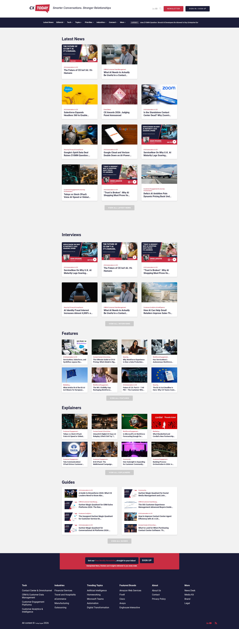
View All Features (119, 398)
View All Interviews (119, 324)
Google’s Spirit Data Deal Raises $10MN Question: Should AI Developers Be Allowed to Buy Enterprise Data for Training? (147, 22)
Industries (101, 22)
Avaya (122, 603)
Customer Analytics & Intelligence (32, 610)
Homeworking (94, 594)
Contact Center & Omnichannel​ (37, 590)
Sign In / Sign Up (197, 9)
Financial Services (63, 590)
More (123, 22)
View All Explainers (119, 472)
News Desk (190, 590)
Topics (78, 22)
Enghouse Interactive (129, 607)
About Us (156, 590)
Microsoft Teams (95, 599)
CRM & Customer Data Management (33, 596)
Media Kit (189, 594)
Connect (113, 22)
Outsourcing (60, 607)
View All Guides (119, 541)
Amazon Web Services (130, 590)
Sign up (147, 560)
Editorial (60, 22)
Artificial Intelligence (97, 590)
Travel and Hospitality (65, 594)
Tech (69, 22)
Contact (156, 594)
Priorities (89, 22)
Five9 (122, 594)
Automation (92, 603)
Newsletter (173, 9)
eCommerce (60, 599)
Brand (187, 599)
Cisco (122, 599)
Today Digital (39, 623)
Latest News (48, 22)
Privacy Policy (159, 599)
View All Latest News (119, 208)
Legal (187, 603)
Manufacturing (61, 603)
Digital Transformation (98, 607)
